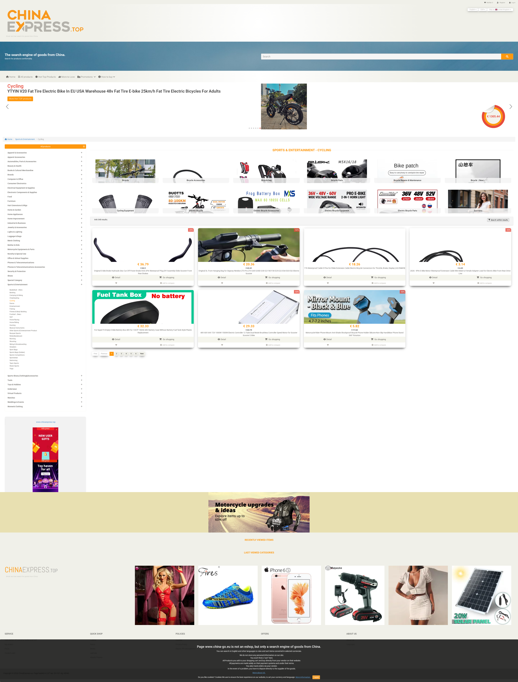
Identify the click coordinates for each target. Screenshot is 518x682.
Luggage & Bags (14, 236)
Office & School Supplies (18, 258)
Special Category (15, 280)
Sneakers (13, 347)
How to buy (107, 76)
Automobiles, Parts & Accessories (22, 161)
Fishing (12, 309)
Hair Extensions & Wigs (17, 205)
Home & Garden (14, 210)
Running (13, 339)
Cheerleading (14, 298)
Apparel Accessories (16, 157)
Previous (104, 354)
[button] (511, 106)
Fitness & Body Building (18, 312)
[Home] (45, 21)
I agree (316, 677)
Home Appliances (15, 214)
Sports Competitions (17, 355)
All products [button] (45, 146)
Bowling (12, 293)
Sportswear (14, 358)
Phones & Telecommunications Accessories (26, 267)
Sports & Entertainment (25, 139)
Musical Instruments (17, 328)
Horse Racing (14, 320)
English (472, 10)
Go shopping (168, 277)
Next (142, 354)
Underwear (12, 389)
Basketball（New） (17, 290)
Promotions (86, 76)
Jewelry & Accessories (17, 227)
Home (12, 76)
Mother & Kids (14, 245)
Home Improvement (16, 219)
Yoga (11, 369)
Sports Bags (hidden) (17, 352)
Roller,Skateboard (16, 336)
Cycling (12, 301)
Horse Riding (14, 322)
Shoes (10, 276)
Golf (11, 317)
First (95, 354)
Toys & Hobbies (14, 384)
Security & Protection (17, 271)
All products (26, 76)
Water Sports (14, 366)
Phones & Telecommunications (21, 262)
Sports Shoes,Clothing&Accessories (23, 376)
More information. (303, 677)
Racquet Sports (15, 333)
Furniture (12, 201)
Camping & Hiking (16, 295)
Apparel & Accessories (17, 153)
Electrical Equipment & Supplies (21, 188)
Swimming (13, 360)
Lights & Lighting (15, 232)
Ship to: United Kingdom (499, 10)
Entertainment (15, 306)
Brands (11, 175)
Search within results (499, 220)
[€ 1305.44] (295, 106)
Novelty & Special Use (17, 254)
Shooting (13, 341)
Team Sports (14, 363)
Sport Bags (14, 350)
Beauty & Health (14, 166)
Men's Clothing (14, 241)
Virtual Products (14, 393)
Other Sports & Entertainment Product (23, 331)
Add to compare (168, 283)
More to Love (68, 76)
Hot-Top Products (47, 76)
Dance (12, 303)
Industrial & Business (17, 223)
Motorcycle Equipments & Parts (21, 249)
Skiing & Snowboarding (18, 344)
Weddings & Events (16, 402)
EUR (482, 10)
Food (10, 197)
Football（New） (16, 314)
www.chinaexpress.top (45, 422)
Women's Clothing (15, 406)
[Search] (507, 57)
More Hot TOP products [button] (20, 98)
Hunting (13, 325)
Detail (117, 277)
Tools (10, 380)
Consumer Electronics (17, 183)
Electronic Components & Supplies (22, 192)
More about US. (259, 673)
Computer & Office (15, 179)
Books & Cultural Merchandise (20, 170)
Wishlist (489, 3)
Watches (11, 398)
